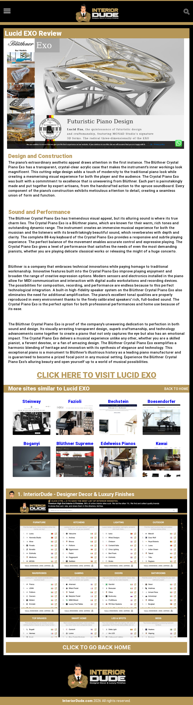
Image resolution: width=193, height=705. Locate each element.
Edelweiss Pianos (118, 443)
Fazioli (74, 401)
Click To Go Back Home (97, 647)
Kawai (161, 443)
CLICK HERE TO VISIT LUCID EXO (96, 375)
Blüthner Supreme (74, 443)
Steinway (31, 401)
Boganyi (32, 443)
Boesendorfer (162, 401)
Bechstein (118, 401)
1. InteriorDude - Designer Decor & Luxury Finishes (76, 494)
